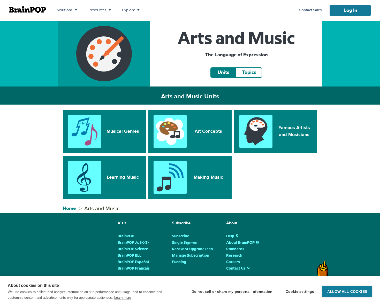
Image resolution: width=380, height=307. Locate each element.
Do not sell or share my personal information (232, 292)
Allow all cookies (347, 292)
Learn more (122, 298)
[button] (67, 10)
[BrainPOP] (27, 9)
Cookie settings (300, 292)
